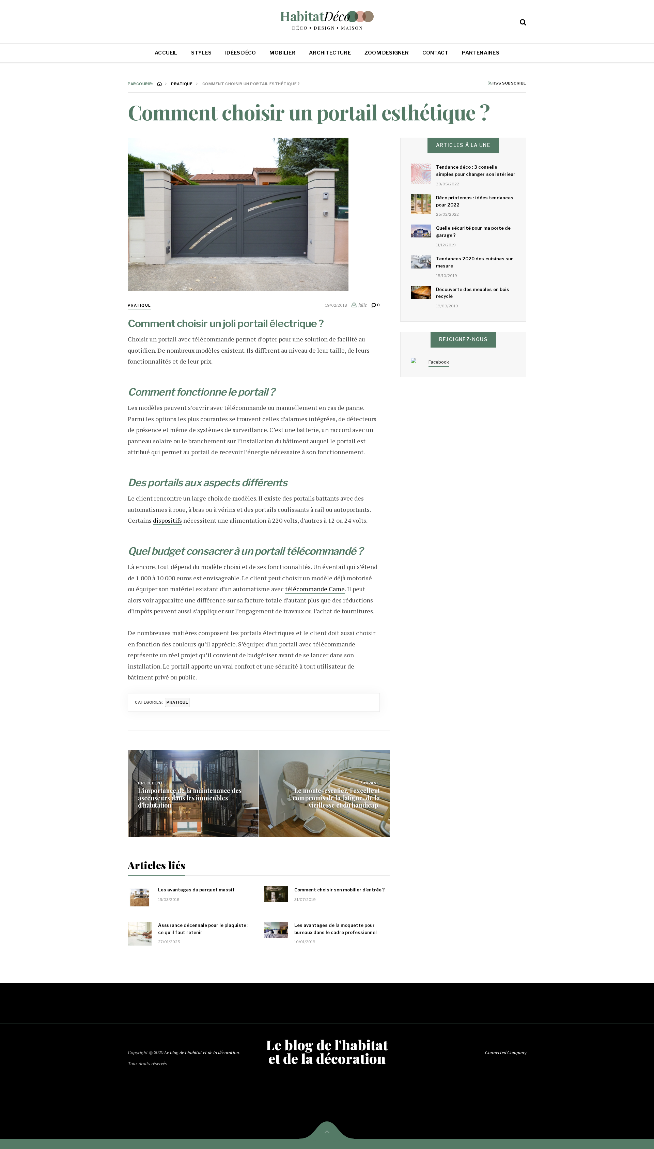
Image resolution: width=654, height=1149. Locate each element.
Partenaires (480, 53)
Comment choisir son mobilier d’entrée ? (339, 889)
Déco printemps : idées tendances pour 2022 (474, 201)
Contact (435, 53)
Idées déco (240, 53)
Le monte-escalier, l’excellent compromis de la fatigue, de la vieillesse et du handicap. (336, 797)
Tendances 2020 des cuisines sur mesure (474, 262)
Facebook (439, 362)
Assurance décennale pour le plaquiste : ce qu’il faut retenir (203, 928)
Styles (201, 53)
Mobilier (282, 53)
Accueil (166, 53)
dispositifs (167, 520)
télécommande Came (315, 589)
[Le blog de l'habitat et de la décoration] (327, 20)
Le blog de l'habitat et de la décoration (201, 1052)
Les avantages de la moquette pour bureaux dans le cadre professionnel (335, 928)
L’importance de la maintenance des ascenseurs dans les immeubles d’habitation (190, 797)
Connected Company (505, 1052)
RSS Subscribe (509, 83)
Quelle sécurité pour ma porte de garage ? (473, 231)
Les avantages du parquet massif (196, 889)
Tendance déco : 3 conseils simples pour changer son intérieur (475, 170)
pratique (139, 305)
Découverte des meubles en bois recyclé (472, 293)
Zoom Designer (386, 53)
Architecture (330, 53)
